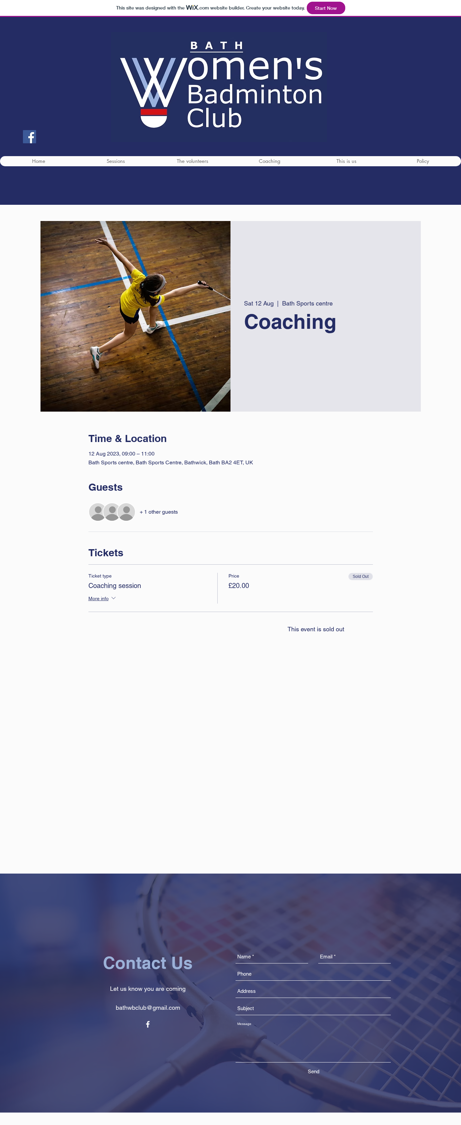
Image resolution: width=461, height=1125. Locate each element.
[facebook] (147, 1024)
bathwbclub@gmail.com (148, 1007)
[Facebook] (29, 136)
